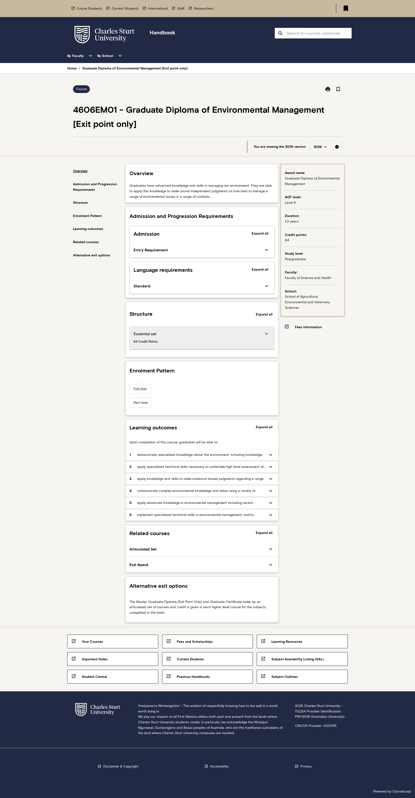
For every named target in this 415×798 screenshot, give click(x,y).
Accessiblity (219, 766)
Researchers (204, 8)
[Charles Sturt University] (104, 35)
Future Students (89, 8)
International (158, 8)
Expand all (260, 233)
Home (72, 68)
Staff (180, 8)
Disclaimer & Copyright (120, 766)
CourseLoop (401, 791)
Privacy (306, 766)
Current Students (125, 8)
